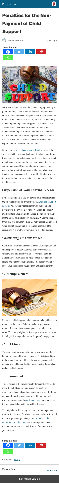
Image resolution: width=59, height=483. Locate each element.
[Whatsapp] (7, 59)
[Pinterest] (41, 53)
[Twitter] (19, 53)
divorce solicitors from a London (27, 149)
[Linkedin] (30, 53)
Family (17, 459)
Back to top (52, 470)
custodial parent (33, 399)
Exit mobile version (29, 478)
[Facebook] (7, 53)
